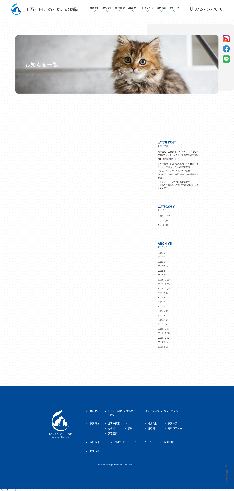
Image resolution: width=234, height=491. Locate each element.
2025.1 (161, 324)
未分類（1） (163, 225)
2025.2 (161, 320)
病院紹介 (131, 411)
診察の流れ (174, 423)
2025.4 (161, 315)
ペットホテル (171, 411)
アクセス (112, 414)
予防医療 (112, 433)
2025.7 (161, 302)
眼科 (130, 428)
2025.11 (162, 284)
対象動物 (152, 423)
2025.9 (161, 293)
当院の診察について (118, 423)
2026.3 (161, 275)
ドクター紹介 (115, 411)
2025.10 (162, 289)
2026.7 (161, 257)
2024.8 (161, 347)
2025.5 (161, 311)
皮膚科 (111, 428)
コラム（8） (163, 221)
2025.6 (161, 307)
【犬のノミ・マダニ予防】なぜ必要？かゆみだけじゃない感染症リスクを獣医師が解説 (178, 174)
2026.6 (161, 262)
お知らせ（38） (165, 216)
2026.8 (161, 253)
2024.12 (162, 329)
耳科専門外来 (175, 428)
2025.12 (162, 280)
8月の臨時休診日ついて (168, 159)
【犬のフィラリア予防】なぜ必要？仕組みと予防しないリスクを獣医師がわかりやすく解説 (178, 185)
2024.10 (162, 338)
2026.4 (161, 271)
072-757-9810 (208, 9)
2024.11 (162, 333)
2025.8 (161, 298)
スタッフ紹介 (152, 411)
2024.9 (161, 342)
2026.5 (161, 266)
